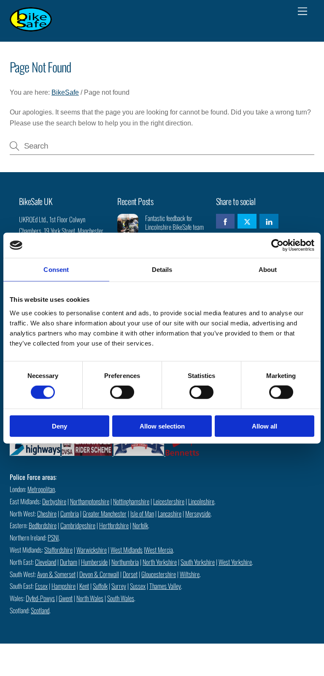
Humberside (94, 562)
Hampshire (63, 586)
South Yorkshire (198, 562)
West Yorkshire (235, 562)
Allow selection (162, 425)
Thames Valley (165, 586)
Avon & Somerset (56, 574)
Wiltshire (190, 574)
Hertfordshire (114, 525)
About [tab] (268, 269)
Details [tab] (162, 269)
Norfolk (140, 525)
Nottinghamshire (131, 501)
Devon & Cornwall (99, 574)
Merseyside (198, 513)
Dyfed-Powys (40, 598)
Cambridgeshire (77, 525)
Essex (41, 586)
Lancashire (169, 513)
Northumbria (125, 562)
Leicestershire (168, 501)
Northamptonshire (89, 501)
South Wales (120, 598)
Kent (84, 586)
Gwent (66, 598)
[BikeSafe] (31, 27)
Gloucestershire (158, 574)
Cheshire (47, 513)
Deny (59, 425)
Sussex (138, 586)
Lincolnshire (201, 501)
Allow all (264, 425)
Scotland (40, 610)
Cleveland (45, 562)
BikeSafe (65, 92)
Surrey (118, 586)
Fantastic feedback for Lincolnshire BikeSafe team (174, 223)
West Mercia (159, 550)
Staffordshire (58, 550)
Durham (68, 562)
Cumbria (69, 513)
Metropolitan (41, 489)
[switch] (122, 392)
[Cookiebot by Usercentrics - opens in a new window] (277, 245)
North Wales (89, 598)
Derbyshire (54, 501)
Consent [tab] (56, 269)
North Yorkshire (160, 562)
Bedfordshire (43, 525)
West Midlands (127, 550)
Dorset (130, 574)
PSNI (53, 537)
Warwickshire (91, 550)
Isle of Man (142, 513)
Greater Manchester (105, 513)
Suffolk (100, 586)
